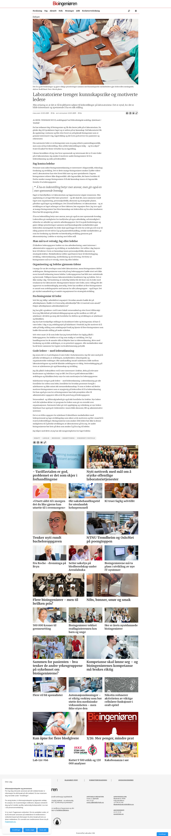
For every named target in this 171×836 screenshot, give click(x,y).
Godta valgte (29, 830)
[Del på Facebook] (127, 113)
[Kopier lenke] (136, 113)
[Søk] (128, 11)
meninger (56, 438)
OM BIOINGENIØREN (125, 780)
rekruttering (68, 438)
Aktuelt (53, 11)
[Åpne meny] (135, 11)
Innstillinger (162, 834)
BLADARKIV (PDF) (71, 780)
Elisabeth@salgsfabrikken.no (124, 804)
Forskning (37, 11)
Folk (61, 11)
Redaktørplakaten (62, 810)
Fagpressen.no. (10, 822)
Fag (46, 11)
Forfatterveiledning (91, 11)
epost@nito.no (119, 814)
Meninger (69, 11)
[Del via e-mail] (133, 113)
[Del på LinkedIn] (130, 113)
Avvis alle (42, 830)
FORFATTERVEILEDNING (98, 780)
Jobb (78, 11)
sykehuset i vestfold (86, 438)
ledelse (46, 438)
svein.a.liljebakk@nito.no (95, 802)
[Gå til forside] (86, 4)
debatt (37, 438)
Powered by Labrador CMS (85, 833)
